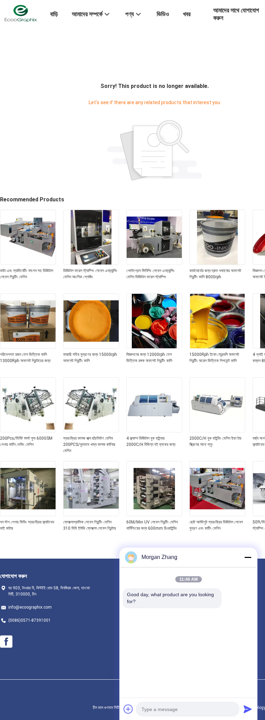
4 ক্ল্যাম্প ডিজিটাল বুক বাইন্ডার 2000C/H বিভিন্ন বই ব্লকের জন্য (150, 441)
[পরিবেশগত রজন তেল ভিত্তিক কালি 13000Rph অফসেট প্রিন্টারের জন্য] (28, 346)
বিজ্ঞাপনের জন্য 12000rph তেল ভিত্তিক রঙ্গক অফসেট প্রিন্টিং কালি (149, 357)
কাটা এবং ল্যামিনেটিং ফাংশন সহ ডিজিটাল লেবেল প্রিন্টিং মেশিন (26, 273)
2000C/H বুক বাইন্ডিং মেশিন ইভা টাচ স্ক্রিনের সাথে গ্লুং (215, 441)
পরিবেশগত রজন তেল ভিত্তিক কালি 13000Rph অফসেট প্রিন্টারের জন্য (25, 357)
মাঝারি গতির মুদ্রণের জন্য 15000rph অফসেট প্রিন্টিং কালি (90, 357)
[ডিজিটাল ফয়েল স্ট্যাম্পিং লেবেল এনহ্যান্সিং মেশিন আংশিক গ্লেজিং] (91, 263)
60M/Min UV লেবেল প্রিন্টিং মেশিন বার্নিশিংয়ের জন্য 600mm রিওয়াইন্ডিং (152, 525)
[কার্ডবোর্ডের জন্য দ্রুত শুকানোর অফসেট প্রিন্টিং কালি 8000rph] (217, 263)
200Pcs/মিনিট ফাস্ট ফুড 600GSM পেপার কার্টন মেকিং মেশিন (26, 441)
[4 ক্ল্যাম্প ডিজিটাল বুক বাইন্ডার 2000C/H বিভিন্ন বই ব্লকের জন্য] (154, 430)
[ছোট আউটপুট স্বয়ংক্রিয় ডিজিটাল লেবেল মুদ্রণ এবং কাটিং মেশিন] (217, 514)
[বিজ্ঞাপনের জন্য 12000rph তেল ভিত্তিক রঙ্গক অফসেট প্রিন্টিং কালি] (154, 346)
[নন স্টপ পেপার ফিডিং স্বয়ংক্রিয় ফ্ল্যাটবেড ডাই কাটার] (28, 514)
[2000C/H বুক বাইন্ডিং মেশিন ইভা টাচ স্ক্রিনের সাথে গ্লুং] (217, 430)
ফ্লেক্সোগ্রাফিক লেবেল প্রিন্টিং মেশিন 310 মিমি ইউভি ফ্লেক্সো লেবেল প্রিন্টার (89, 525)
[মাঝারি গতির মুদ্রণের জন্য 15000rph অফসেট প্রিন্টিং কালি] (91, 346)
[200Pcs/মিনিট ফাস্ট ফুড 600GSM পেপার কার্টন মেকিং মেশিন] (28, 430)
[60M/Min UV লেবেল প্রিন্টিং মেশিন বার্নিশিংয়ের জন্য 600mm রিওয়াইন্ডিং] (154, 514)
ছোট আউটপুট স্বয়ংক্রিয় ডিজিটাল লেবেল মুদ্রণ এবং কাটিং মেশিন (216, 525)
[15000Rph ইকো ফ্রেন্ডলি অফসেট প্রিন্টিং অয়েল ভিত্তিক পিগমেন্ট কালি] (217, 346)
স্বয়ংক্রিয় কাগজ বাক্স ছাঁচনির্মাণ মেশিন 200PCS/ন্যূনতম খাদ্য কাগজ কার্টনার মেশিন (89, 444)
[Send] (247, 709)
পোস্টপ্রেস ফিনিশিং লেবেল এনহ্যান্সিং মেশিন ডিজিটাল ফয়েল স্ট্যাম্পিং (150, 273)
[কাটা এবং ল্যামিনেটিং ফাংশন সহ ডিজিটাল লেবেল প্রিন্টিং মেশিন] (28, 263)
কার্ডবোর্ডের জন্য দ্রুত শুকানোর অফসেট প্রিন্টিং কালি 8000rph (215, 273)
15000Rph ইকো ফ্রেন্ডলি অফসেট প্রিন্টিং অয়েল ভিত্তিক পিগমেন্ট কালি (214, 357)
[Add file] (128, 709)
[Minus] (248, 557)
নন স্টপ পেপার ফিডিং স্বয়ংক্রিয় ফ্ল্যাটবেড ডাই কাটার (27, 525)
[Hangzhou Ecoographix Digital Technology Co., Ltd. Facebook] (6, 642)
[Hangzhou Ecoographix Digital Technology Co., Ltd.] (20, 13)
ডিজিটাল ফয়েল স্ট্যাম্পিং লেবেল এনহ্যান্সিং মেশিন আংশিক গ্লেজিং (90, 273)
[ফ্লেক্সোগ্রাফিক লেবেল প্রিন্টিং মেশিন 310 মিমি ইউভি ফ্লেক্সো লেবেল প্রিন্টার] (91, 514)
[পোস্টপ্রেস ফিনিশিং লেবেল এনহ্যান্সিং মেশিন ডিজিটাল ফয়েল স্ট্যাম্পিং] (154, 263)
